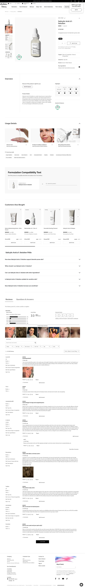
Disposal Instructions (26, 560)
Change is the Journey (11, 572)
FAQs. (74, 46)
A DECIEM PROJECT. (60, 585)
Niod (10, 3)
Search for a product (52, 183)
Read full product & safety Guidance (39, 146)
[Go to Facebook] (55, 579)
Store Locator (42, 565)
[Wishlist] (79, 17)
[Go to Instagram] (59, 579)
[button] (23, 7)
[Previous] (30, 1)
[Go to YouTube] (63, 579)
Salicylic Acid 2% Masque (69, 228)
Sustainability (9, 570)
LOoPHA (18, 3)
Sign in (40, 563)
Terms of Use (58, 574)
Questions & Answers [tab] (25, 299)
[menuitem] (3, 3)
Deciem (34, 3)
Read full (12, 146)
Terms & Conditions (29, 585)
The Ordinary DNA (10, 560)
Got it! (76, 9)
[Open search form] (71, 1)
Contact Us (67, 574)
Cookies (54, 585)
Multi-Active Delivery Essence (19, 157)
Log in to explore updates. (42, 1)
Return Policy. (68, 48)
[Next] (54, 1)
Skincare (6, 11)
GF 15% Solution (9, 157)
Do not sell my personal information (45, 585)
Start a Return (42, 558)
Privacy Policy (71, 573)
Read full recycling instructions (64, 146)
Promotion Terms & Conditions (28, 562)
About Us (9, 558)
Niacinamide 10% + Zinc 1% (30, 228)
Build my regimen (27, 86)
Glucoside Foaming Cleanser (50, 228)
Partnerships (9, 571)
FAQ (23, 558)
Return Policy (25, 561)
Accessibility (9, 568)
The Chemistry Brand (26, 3)
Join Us (8, 561)
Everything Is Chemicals (11, 574)
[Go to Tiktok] (67, 579)
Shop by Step (13, 11)
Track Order (41, 561)
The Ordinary (4, 3)
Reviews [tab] (9, 299)
